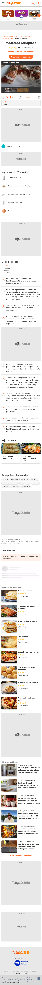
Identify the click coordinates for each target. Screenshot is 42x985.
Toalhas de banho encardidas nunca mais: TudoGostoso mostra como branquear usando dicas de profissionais (28, 785)
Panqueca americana (27, 621)
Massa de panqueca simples (27, 607)
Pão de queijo (26, 486)
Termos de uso (34, 971)
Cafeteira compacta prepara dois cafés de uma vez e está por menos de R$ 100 (29, 800)
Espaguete (35, 483)
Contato (24, 973)
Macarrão (34, 479)
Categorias (14, 36)
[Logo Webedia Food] (21, 963)
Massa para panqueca (8, 457)
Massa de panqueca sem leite (29, 458)
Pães (22, 483)
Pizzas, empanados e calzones (19, 479)
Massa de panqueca (27, 591)
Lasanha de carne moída (28, 652)
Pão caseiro (23, 637)
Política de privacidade (20, 971)
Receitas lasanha (8, 38)
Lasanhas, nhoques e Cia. (10, 483)
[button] (39, 15)
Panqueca (5, 486)
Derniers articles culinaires (21, 856)
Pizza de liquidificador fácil (27, 699)
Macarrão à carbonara (28, 682)
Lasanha (5, 479)
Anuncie (17, 973)
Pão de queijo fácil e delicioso (26, 668)
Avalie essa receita (22, 57)
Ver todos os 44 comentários (21, 52)
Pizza (27, 483)
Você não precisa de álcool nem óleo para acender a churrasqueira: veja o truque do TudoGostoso (29, 831)
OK (39, 978)
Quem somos (6, 971)
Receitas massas (25, 36)
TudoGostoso (5, 36)
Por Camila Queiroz (13, 146)
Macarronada (15, 486)
